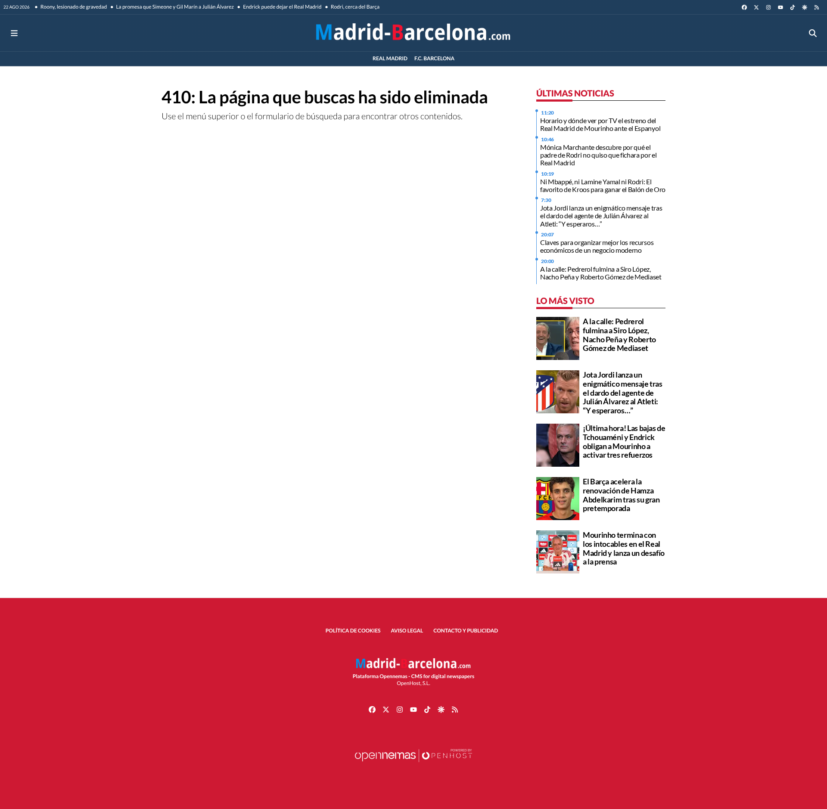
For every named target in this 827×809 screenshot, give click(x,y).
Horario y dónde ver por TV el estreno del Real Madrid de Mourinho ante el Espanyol (600, 124)
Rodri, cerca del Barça (354, 6)
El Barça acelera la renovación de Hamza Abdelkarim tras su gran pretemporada (621, 495)
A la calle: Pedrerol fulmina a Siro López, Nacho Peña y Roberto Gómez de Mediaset (601, 273)
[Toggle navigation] (14, 33)
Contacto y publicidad (465, 630)
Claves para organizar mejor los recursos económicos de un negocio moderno (596, 246)
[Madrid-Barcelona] (413, 33)
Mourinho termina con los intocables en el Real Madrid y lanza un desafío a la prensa (624, 548)
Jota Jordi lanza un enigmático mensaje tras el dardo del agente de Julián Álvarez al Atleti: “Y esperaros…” (601, 216)
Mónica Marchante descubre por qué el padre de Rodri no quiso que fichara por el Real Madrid (598, 155)
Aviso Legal (407, 630)
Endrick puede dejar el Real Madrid (282, 6)
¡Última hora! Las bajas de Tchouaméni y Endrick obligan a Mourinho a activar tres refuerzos (624, 441)
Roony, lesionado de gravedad (73, 6)
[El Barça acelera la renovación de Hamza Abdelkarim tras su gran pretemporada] (557, 497)
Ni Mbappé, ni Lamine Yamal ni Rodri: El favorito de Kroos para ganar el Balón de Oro (602, 185)
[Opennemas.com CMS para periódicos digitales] (413, 764)
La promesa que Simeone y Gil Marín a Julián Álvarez (174, 6)
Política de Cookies (353, 630)
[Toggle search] (813, 33)
